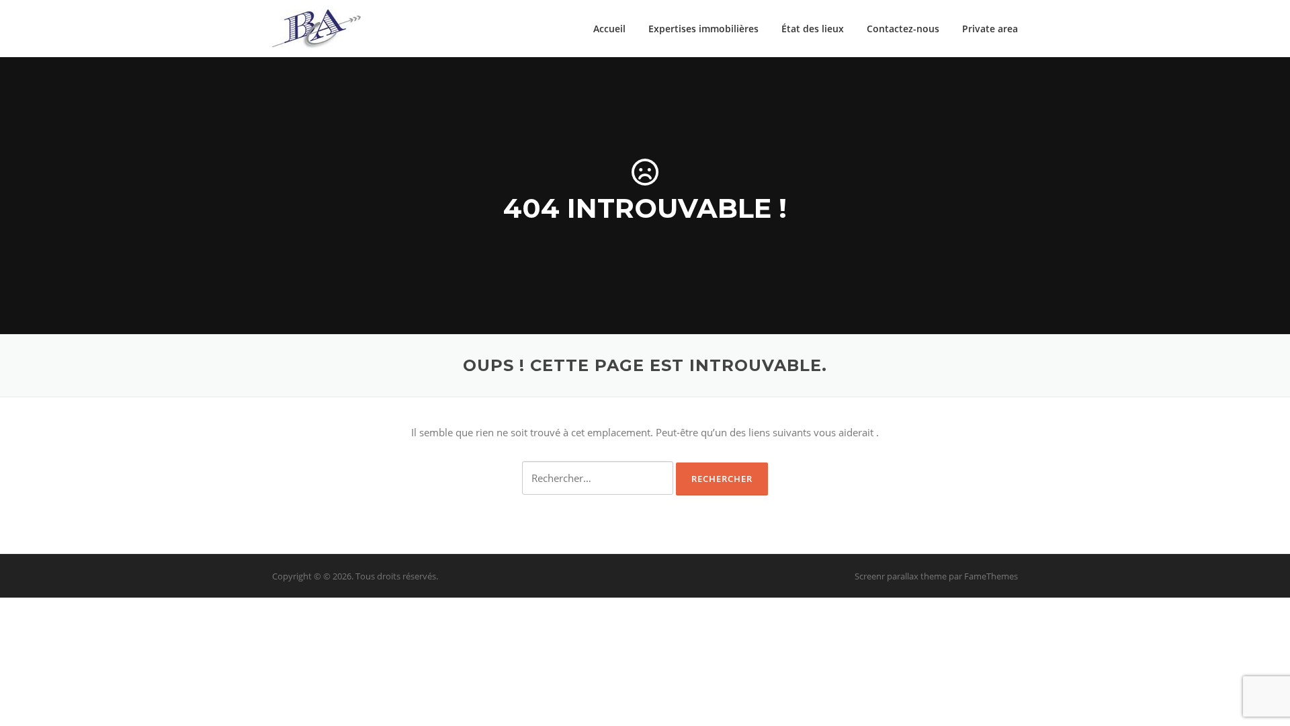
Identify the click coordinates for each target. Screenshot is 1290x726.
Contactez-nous (903, 28)
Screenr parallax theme (901, 576)
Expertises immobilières (703, 28)
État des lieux (812, 28)
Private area (990, 28)
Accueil (609, 28)
